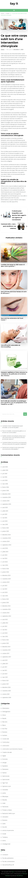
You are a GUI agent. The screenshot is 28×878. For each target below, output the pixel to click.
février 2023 (5, 599)
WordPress (20, 875)
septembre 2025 (6, 504)
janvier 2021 (5, 684)
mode (3, 803)
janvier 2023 (5, 602)
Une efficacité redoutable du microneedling (10, 346)
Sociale (4, 834)
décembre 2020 (6, 687)
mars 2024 (5, 565)
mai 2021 (4, 670)
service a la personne (8, 830)
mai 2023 (4, 589)
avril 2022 (4, 633)
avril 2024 (4, 562)
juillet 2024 (5, 551)
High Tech (5, 783)
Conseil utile (5, 739)
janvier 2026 (5, 490)
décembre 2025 (6, 494)
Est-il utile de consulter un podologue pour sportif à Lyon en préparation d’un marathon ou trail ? (14, 402)
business (4, 735)
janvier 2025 (5, 531)
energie (4, 762)
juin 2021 (4, 667)
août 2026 (5, 467)
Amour (4, 715)
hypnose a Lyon (6, 786)
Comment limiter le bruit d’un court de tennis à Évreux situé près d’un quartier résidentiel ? (14, 443)
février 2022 (5, 640)
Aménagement (6, 711)
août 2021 (5, 660)
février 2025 (5, 528)
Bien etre (4, 722)
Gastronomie (5, 776)
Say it (14, 3)
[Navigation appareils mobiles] (14, 10)
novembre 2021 (6, 650)
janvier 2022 (5, 643)
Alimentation (5, 708)
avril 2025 (4, 521)
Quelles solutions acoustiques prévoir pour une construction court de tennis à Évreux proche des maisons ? (14, 437)
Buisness (4, 732)
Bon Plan (4, 728)
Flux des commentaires (8, 861)
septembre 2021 (6, 657)
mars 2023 (5, 596)
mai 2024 (4, 558)
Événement (5, 769)
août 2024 (5, 548)
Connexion (5, 854)
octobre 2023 (5, 582)
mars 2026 (5, 484)
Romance (4, 820)
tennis (4, 840)
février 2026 (5, 487)
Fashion (4, 773)
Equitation (5, 766)
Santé (6, 33)
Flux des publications (7, 858)
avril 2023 (4, 592)
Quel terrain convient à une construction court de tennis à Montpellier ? (13, 448)
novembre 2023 (6, 579)
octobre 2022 (5, 612)
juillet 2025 (5, 511)
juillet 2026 (5, 470)
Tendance (5, 837)
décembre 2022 (6, 606)
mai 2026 (4, 477)
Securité (4, 827)
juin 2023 (4, 585)
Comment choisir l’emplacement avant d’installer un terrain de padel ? (12, 426)
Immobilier (5, 789)
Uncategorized (6, 844)
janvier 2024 (5, 572)
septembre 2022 (6, 616)
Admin (2, 49)
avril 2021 (4, 674)
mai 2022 (4, 629)
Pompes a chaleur (7, 810)
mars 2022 (5, 636)
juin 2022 (4, 626)
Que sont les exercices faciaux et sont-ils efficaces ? (14, 292)
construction (5, 745)
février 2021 (5, 680)
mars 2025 (5, 524)
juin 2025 (4, 514)
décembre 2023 (6, 575)
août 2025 (5, 507)
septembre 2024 (6, 545)
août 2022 (5, 619)
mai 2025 (4, 518)
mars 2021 (5, 677)
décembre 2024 (6, 534)
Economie (5, 759)
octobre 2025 (5, 501)
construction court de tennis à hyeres (12, 749)
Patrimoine (5, 806)
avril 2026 (4, 480)
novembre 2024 (6, 538)
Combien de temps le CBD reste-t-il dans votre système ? (13, 265)
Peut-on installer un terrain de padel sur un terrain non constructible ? (14, 431)
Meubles (4, 800)
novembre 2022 (6, 609)
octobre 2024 (5, 541)
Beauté (2, 33)
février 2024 (5, 568)
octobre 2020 (5, 694)
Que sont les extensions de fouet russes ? (12, 319)
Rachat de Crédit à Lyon (8, 813)
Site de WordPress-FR (8, 865)
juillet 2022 (5, 623)
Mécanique (5, 796)
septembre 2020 (6, 697)
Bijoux (4, 725)
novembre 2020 (6, 690)
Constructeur (5, 742)
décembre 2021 (6, 646)
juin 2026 (4, 473)
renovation (5, 817)
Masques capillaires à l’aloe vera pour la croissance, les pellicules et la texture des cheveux (14, 374)
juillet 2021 (5, 663)
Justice (4, 793)
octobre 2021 (5, 653)
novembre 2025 (6, 497)
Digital (4, 756)
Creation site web (7, 752)
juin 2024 (4, 555)
